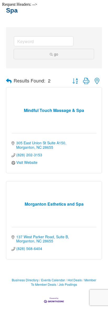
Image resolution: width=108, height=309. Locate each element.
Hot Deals (75, 280)
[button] (9, 81)
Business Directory (25, 280)
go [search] (56, 54)
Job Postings (68, 284)
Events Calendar (53, 280)
